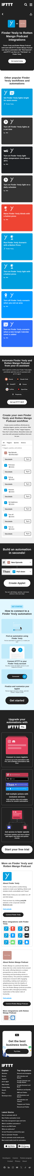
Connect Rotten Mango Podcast (17, 1004)
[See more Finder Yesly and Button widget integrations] (9, 929)
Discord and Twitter (23, 1107)
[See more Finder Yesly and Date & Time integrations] (23, 929)
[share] (31, 14)
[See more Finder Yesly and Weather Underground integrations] (23, 935)
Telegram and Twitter (23, 1104)
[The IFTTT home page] (7, 4)
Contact (10, 1161)
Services (4, 1073)
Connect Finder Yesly (13, 914)
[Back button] (2, 14)
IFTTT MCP (5, 1081)
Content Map (6, 1087)
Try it (27, 459)
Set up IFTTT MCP (17, 402)
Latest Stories (8, 1112)
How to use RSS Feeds (9, 1126)
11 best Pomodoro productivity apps (13, 1132)
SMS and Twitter (22, 1092)
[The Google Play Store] (24, 1146)
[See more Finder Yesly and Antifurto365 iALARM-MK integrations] (9, 942)
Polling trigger (14, 454)
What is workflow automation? (11, 1123)
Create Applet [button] (17, 583)
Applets (4, 1079)
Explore (5, 1070)
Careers (15, 1158)
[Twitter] (21, 1167)
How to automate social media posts (13, 1137)
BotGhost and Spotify (24, 1089)
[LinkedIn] (9, 1167)
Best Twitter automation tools (11, 1118)
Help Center (5, 1084)
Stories (4, 1076)
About (24, 1161)
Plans (3, 1093)
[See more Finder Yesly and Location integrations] (9, 935)
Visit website (7, 909)
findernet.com (7, 905)
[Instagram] (13, 1167)
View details (8, 459)
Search (4, 1090)
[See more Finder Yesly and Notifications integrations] (23, 942)
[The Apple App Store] (10, 1146)
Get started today (17, 61)
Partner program (26, 1158)
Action (12, 467)
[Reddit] (30, 1167)
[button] (31, 4)
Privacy (17, 1161)
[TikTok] (25, 1167)
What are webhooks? (8, 1129)
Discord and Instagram (24, 1073)
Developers (6, 1158)
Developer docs (7, 1095)
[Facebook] (5, 1167)
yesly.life (23, 900)
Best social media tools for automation (14, 1140)
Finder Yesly (10, 32)
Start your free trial (17, 849)
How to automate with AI (9, 1115)
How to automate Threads (10, 1134)
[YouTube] (17, 1167)
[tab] (4, 442)
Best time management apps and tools (14, 1120)
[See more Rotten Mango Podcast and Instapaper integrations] (9, 1018)
